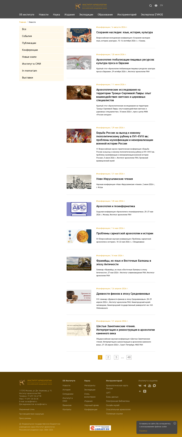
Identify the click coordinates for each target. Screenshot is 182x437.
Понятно (143, 431)
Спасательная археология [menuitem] (118, 409)
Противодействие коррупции (31, 414)
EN (161, 5)
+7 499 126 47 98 (34, 396)
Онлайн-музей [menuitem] (112, 405)
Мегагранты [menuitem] (89, 385)
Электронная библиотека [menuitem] (118, 401)
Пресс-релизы (25, 418)
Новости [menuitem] (66, 385)
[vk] (139, 386)
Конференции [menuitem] (90, 409)
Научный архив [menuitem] (91, 405)
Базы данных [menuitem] (112, 397)
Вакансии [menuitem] (67, 405)
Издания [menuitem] (88, 401)
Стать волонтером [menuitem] (89, 395)
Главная (22, 22)
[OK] (144, 392)
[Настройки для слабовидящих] (156, 5)
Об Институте (69, 381)
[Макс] (154, 386)
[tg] (144, 386)
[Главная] (91, 6)
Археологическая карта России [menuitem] (117, 387)
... (122, 357)
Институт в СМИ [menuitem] (68, 399)
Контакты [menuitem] (67, 409)
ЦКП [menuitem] (108, 393)
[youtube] (149, 386)
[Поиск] (150, 5)
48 (129, 357)
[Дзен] (139, 392)
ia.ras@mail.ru (31, 402)
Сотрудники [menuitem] (68, 394)
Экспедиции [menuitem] (89, 390)
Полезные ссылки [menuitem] (114, 414)
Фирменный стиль (26, 410)
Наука (87, 381)
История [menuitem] (66, 390)
